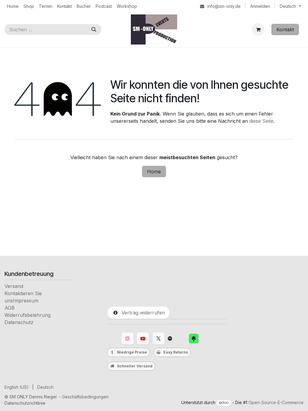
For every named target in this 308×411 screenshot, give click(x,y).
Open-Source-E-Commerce (275, 402)
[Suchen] (93, 29)
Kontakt (285, 29)
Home (154, 171)
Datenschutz (19, 322)
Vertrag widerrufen (142, 313)
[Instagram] (128, 338)
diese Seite (261, 121)
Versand (14, 286)
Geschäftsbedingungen (85, 396)
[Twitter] (158, 338)
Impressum (25, 301)
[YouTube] (143, 338)
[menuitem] (13, 6)
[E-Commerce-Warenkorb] (258, 29)
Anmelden (260, 6)
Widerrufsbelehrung (28, 315)
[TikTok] (170, 338)
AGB (10, 308)
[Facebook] (193, 338)
